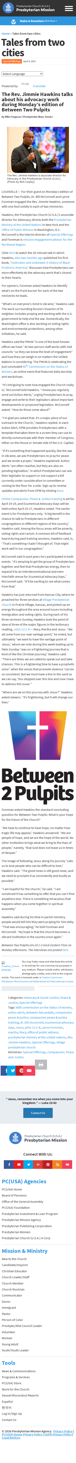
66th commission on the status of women (44, 1007)
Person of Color (12, 1320)
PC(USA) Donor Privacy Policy (22, 1434)
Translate (39, 86)
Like (4, 1068)
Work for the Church (15, 1389)
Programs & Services (16, 1377)
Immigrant (9, 1307)
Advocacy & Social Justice (41, 998)
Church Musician (13, 1289)
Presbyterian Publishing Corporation (27, 1226)
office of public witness (42, 1032)
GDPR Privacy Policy (58, 1434)
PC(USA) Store (11, 1383)
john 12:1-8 (32, 1027)
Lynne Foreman (52, 1027)
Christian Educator (14, 1271)
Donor (6, 1301)
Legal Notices (11, 1438)
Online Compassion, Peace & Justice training (32, 499)
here (12, 253)
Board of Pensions (14, 1195)
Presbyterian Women (16, 1232)
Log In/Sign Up (12, 1414)
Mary (22, 1032)
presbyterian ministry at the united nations (37, 1037)
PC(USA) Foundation (16, 1208)
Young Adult (10, 1344)
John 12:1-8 (22, 629)
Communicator (12, 1295)
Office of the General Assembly (22, 1201)
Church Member (13, 1283)
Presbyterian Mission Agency (21, 1220)
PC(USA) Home (12, 1189)
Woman (7, 1338)
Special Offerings (11, 61)
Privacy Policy (62, 1431)
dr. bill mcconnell (32, 1022)
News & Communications (19, 1371)
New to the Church (14, 1259)
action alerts (16, 1012)
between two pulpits (40, 1012)
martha (13, 1032)
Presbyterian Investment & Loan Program (30, 1214)
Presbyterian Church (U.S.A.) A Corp (26, 1238)
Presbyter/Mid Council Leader (22, 1326)
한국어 (7, 1407)
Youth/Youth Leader (15, 1350)
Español (7, 1401)
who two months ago (29, 258)
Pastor (6, 1314)
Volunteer (8, 1332)
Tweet (12, 1068)
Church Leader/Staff (15, 1277)
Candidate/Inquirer (15, 1265)
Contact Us (38, 1113)
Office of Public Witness (17, 230)
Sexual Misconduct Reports (20, 1395)
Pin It (20, 1068)
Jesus (20, 1027)
